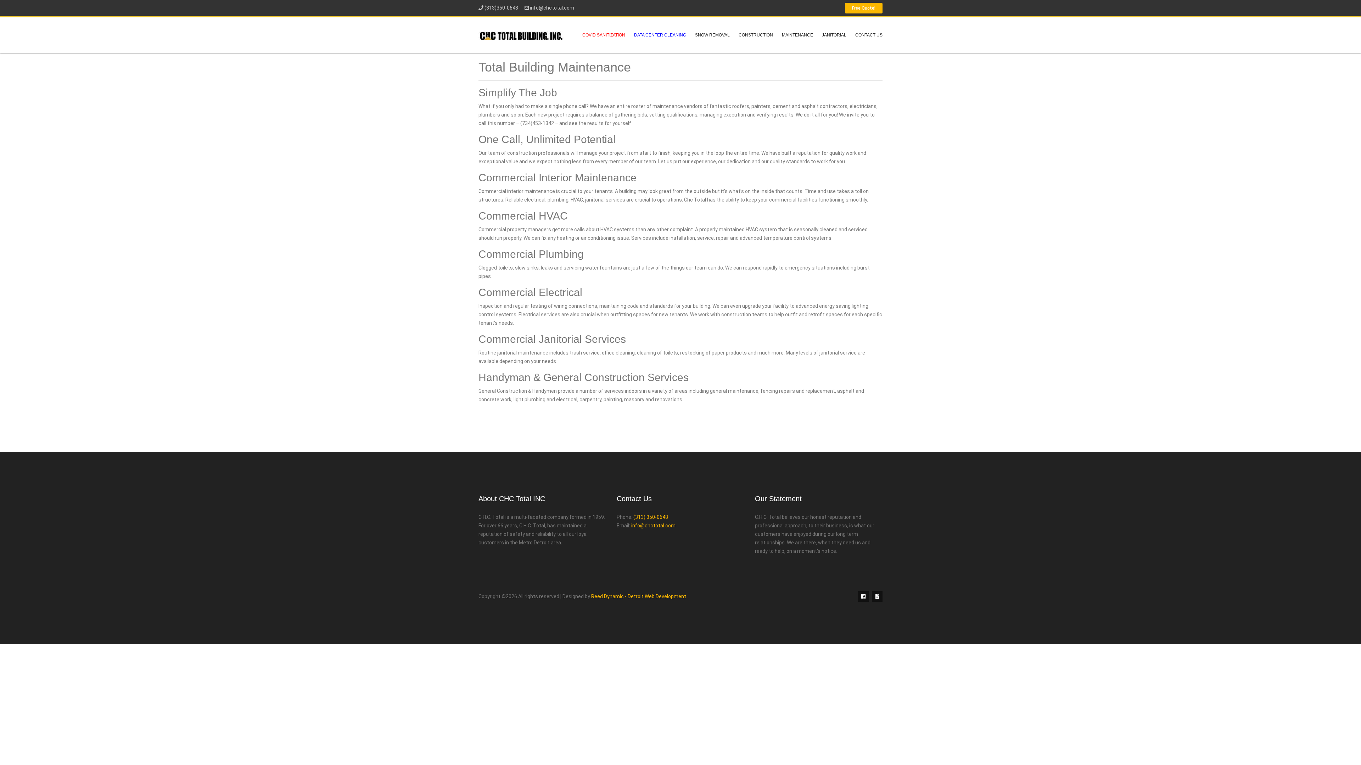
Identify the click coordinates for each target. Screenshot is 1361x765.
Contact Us (869, 35)
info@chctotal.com (552, 8)
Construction (756, 35)
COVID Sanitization (603, 35)
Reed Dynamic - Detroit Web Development (638, 596)
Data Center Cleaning (660, 35)
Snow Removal (712, 35)
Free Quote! (863, 8)
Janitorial (834, 35)
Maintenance (797, 35)
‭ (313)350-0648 (500, 8)
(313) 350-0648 (650, 517)
